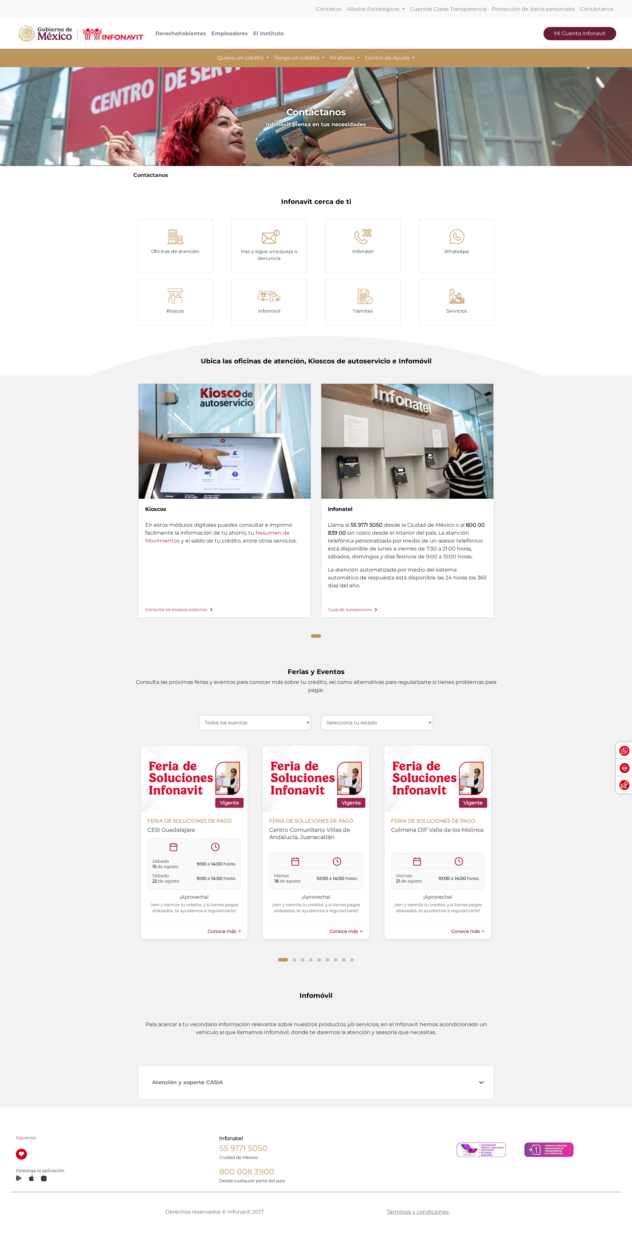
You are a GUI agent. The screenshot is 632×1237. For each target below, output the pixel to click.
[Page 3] (302, 960)
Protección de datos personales (533, 9)
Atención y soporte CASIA (187, 1082)
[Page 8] (344, 960)
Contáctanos (597, 9)
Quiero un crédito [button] (241, 58)
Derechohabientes (180, 33)
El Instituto (268, 33)
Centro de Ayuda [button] (388, 58)
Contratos (329, 9)
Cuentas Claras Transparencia (448, 9)
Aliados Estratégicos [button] (374, 9)
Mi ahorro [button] (343, 58)
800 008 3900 (246, 1171)
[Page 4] (311, 960)
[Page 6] (327, 960)
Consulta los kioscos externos (176, 609)
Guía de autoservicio (350, 609)
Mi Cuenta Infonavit (580, 33)
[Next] (506, 494)
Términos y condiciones (418, 1212)
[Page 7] (335, 960)
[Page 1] (316, 636)
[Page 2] (294, 960)
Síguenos (26, 1137)
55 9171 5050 (243, 1148)
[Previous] (126, 494)
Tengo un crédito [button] (297, 58)
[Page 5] (319, 960)
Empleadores (229, 33)
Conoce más (223, 931)
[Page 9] (352, 960)
